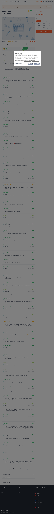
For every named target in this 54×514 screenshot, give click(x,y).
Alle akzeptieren (37, 63)
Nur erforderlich (30, 63)
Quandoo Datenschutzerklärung (28, 61)
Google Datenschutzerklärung (35, 61)
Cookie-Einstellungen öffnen (18, 63)
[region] (27, 58)
